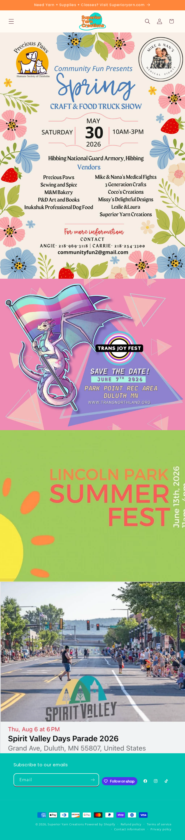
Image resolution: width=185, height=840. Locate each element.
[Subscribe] (93, 779)
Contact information (129, 829)
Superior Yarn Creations (66, 824)
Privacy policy (160, 829)
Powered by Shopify (100, 824)
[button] (11, 21)
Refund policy (131, 824)
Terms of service (159, 824)
